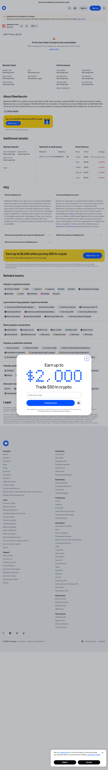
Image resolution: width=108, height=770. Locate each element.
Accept (89, 762)
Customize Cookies (93, 755)
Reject (65, 762)
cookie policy (64, 752)
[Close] (102, 752)
